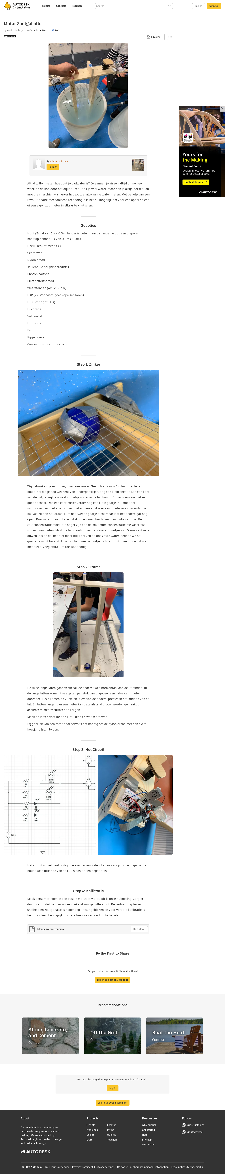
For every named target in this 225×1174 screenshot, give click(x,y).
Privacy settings (105, 1167)
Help (145, 1135)
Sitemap (147, 1139)
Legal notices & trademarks (187, 1167)
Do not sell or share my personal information (143, 1167)
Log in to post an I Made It (112, 980)
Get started (148, 1130)
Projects (45, 6)
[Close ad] (222, 109)
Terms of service (60, 1167)
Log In (198, 6)
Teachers (77, 6)
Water (45, 30)
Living (110, 1130)
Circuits (90, 1125)
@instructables (195, 1125)
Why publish (149, 1125)
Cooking (111, 1125)
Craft (89, 1139)
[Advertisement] (202, 151)
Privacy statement (82, 1167)
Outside (33, 30)
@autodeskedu (195, 1132)
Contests (61, 6)
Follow (53, 167)
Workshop (92, 1130)
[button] (170, 37)
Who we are (148, 1144)
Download (139, 929)
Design (90, 1135)
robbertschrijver (16, 30)
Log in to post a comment (112, 1102)
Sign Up (214, 6)
